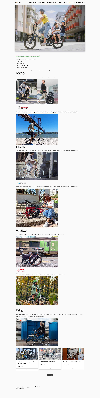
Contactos (30, 386)
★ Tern (59, 2)
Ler (27, 369)
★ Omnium (65, 2)
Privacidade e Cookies (20, 387)
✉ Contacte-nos (77, 2)
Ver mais (50, 375)
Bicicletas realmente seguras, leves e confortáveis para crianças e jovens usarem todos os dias (40, 274)
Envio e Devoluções (20, 388)
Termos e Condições (20, 386)
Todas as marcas (32, 2)
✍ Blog (71, 2)
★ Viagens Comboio (51, 2)
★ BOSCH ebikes (41, 2)
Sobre (29, 387)
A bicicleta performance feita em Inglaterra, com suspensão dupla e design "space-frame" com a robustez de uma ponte (47, 112)
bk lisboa (73, 386)
